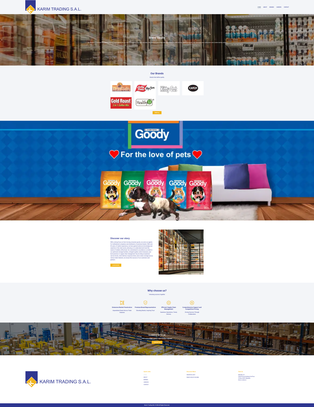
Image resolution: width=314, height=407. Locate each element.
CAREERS (278, 7)
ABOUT (265, 7)
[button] (155, 64)
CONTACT (286, 7)
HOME (259, 7)
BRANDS (271, 7)
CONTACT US (157, 342)
